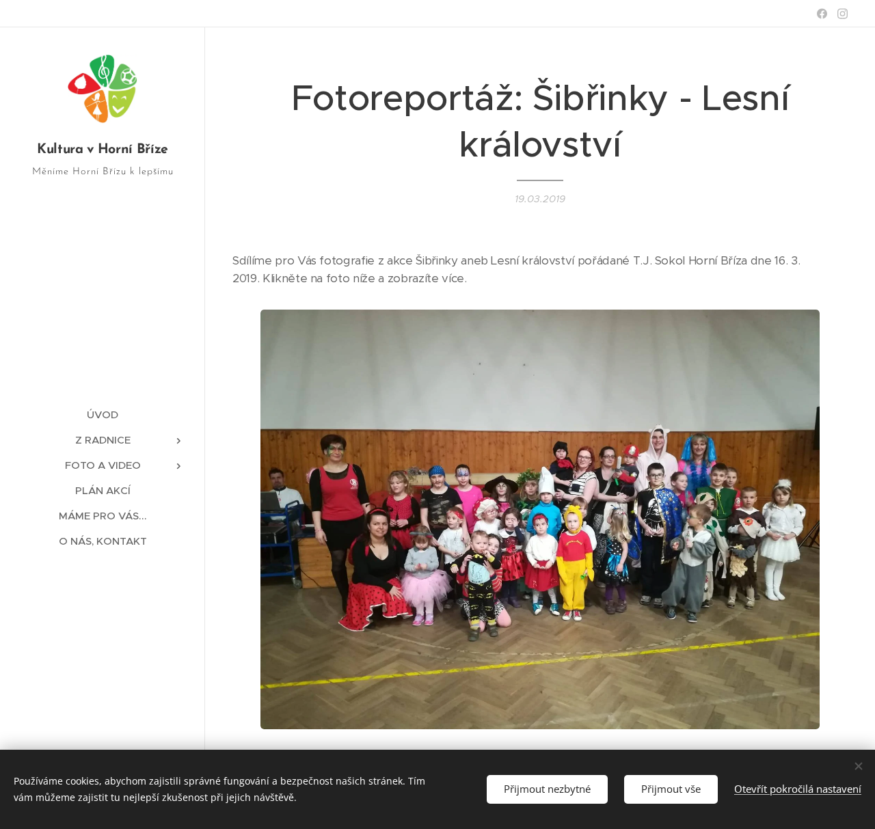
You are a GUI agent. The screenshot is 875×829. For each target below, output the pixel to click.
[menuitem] (102, 414)
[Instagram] (842, 13)
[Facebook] (822, 13)
